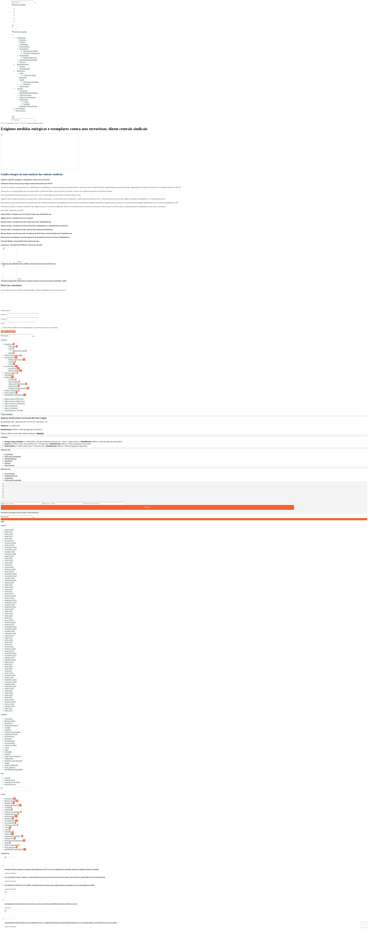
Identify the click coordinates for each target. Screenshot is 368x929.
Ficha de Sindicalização (31, 53)
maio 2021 (9, 668)
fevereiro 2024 (10, 596)
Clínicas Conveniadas (12, 355)
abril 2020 (8, 697)
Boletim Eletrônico (30, 58)
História (22, 42)
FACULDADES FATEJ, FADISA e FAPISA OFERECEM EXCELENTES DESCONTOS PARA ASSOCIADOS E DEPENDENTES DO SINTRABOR (55, 877)
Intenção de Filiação (30, 51)
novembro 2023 (11, 602)
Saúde (21, 80)
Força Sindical (24, 46)
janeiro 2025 (9, 571)
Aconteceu (23, 91)
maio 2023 (9, 616)
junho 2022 (9, 640)
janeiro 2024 (9, 598)
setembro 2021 (10, 660)
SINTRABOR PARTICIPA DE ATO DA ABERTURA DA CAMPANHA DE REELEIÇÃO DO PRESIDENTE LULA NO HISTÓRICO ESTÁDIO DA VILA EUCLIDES (61, 923)
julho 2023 (8, 611)
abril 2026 (8, 538)
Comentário (6, 310)
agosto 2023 (9, 609)
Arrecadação (20, 108)
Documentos (24, 55)
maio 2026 (9, 536)
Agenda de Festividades (28, 60)
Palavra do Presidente (27, 97)
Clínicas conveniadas (31, 82)
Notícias (20, 88)
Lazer (21, 73)
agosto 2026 (9, 529)
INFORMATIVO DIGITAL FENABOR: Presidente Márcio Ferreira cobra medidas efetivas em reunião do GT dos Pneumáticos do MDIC (50, 885)
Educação (22, 77)
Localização (23, 44)
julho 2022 (8, 638)
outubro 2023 (10, 604)
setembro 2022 (10, 633)
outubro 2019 (10, 706)
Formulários (23, 49)
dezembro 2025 (11, 547)
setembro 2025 (10, 554)
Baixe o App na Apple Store (15, 401)
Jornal (10, 364)
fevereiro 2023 (10, 622)
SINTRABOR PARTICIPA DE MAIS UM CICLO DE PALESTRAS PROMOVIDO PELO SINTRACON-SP (41, 904)
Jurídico (22, 66)
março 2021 (9, 673)
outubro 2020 (10, 684)
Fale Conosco (20, 110)
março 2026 (9, 540)
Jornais (25, 102)
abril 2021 (8, 671)
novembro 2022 (11, 629)
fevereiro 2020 (10, 702)
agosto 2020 (9, 688)
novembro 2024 (11, 576)
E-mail (4, 319)
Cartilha (11, 362)
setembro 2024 (10, 580)
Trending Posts (5, 853)
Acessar (7, 778)
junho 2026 (9, 534)
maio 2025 (9, 563)
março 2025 (9, 567)
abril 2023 (8, 618)
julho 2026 (8, 532)
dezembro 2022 (11, 627)
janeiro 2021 (9, 677)
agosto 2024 (9, 582)
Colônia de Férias (29, 75)
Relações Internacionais (28, 106)
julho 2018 (8, 710)
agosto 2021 (9, 662)
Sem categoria (10, 393)
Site (2, 323)
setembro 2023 (10, 607)
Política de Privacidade (13, 480)
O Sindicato (21, 38)
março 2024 (9, 593)
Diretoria (22, 40)
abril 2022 (8, 644)
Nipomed (26, 84)
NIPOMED (8, 375)
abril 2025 (8, 565)
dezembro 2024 (11, 574)
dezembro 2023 (11, 600)
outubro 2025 (10, 552)
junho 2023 (9, 613)
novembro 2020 (11, 682)
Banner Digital (13, 370)
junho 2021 (9, 666)
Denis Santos (10, 123)
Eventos (22, 62)
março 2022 (9, 646)
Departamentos (23, 64)
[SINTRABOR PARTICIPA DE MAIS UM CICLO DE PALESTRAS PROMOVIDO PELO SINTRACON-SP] (9, 900)
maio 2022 (9, 642)
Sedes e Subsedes (11, 390)
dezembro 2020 (11, 679)
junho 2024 (9, 587)
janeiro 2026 (9, 545)
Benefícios (21, 71)
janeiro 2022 (9, 651)
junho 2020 (9, 693)
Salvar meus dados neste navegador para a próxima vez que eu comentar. (30, 327)
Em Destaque (35, 123)
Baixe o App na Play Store (14, 399)
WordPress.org (10, 784)
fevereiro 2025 (10, 569)
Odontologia (24, 86)
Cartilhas (26, 104)
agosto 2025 (9, 556)
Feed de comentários (12, 782)
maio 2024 (9, 589)
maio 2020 (9, 695)
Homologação (24, 69)
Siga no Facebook (11, 406)
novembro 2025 (11, 549)
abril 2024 (8, 591)
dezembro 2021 (11, 653)
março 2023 (9, 620)
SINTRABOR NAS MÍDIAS (28, 93)
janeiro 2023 (9, 624)
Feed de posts (10, 780)
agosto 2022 (9, 635)
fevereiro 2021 (10, 675)
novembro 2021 (11, 655)
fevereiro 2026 (10, 543)
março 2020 (9, 699)
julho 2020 (8, 691)
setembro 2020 (10, 686)
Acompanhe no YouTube (14, 410)
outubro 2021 (10, 657)
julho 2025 (8, 558)
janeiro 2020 (9, 704)
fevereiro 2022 (10, 649)
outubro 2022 (10, 631)
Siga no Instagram (11, 408)
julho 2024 (8, 585)
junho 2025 (9, 560)
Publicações (23, 99)
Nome (4, 314)
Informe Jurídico (25, 95)
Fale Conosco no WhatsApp (15, 403)
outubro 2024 (10, 578)
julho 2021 (8, 664)
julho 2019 (8, 708)
